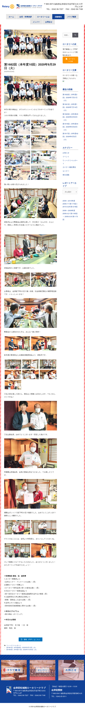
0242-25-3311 (61, 696)
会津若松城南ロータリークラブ (45, 706)
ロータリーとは (43, 16)
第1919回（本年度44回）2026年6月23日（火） (70, 127)
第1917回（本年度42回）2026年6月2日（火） (70, 136)
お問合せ (48, 22)
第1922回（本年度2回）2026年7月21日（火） (70, 97)
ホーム (11, 16)
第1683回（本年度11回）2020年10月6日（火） (22, 649)
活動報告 (58, 16)
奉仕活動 (66, 175)
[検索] (75, 35)
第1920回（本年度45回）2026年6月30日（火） (70, 117)
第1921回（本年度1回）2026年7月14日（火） (70, 107)
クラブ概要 (71, 16)
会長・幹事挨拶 (25, 16)
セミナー (66, 171)
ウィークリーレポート (13, 645)
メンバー (36, 22)
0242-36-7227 (58, 9)
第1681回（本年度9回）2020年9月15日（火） (21, 647)
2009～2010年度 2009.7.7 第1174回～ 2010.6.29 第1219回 (70, 204)
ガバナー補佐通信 (69, 167)
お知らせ (66, 152)
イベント (66, 156)
